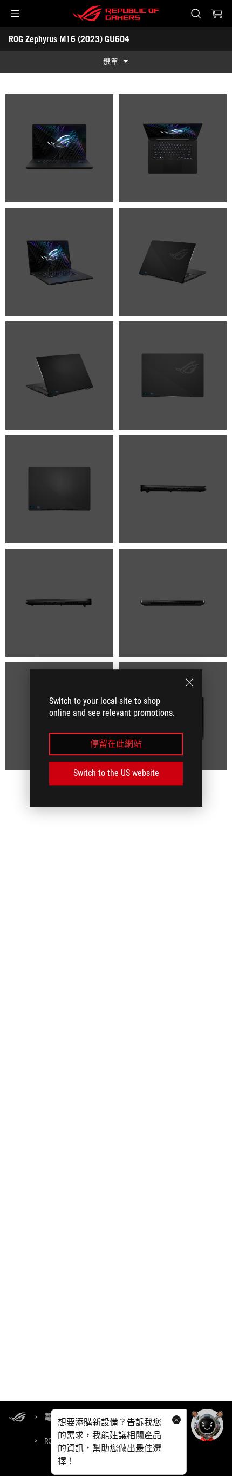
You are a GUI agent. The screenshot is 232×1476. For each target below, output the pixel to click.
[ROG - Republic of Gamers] (116, 13)
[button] (15, 13)
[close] (189, 682)
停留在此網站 (116, 744)
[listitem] (59, 148)
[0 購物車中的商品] (216, 13)
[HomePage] (17, 1418)
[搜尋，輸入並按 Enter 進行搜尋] (195, 13)
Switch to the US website (116, 773)
